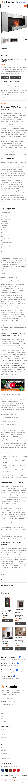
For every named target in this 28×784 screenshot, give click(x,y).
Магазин (3, 756)
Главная (3, 47)
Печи (2, 716)
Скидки (3, 732)
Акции (2, 729)
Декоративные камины (13, 47)
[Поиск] (25, 6)
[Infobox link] (20, 2)
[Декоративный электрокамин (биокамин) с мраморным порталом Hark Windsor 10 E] (20, 602)
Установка (4, 753)
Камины (3, 711)
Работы (3, 740)
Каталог (3, 734)
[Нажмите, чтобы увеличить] (4, 32)
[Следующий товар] (6, 52)
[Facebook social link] (9, 97)
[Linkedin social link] (15, 97)
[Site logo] (7, 2)
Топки (2, 713)
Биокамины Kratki (11, 90)
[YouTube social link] (14, 770)
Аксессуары (4, 721)
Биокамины (4, 48)
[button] (2, 22)
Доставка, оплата (5, 758)
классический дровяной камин (10, 365)
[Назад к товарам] (4, 52)
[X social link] (11, 97)
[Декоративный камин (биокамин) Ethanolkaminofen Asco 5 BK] (7, 602)
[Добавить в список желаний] (10, 598)
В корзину (5, 77)
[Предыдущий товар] (2, 52)
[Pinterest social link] (13, 97)
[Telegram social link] (17, 97)
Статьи (3, 747)
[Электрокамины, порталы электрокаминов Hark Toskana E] (20, 631)
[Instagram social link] (10, 770)
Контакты (3, 737)
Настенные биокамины (11, 92)
